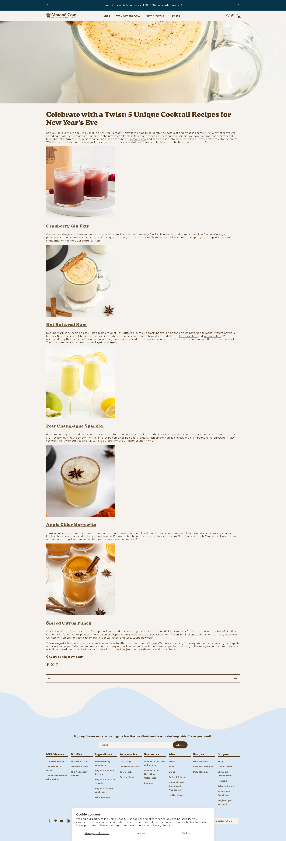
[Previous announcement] (47, 5)
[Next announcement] (239, 5)
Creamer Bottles (129, 766)
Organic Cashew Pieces (104, 772)
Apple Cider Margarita (71, 525)
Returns (222, 780)
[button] (108, 16)
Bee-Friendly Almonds (102, 763)
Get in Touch (225, 766)
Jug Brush (126, 772)
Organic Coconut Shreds (105, 781)
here (172, 649)
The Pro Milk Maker (53, 768)
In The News (176, 795)
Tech (171, 766)
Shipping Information (225, 774)
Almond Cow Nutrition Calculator (151, 774)
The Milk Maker (55, 761)
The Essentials (79, 761)
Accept (141, 833)
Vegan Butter (212, 336)
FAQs (221, 761)
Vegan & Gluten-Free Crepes (95, 440)
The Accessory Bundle (79, 774)
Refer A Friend (177, 777)
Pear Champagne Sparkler (75, 426)
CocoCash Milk (188, 336)
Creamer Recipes (203, 766)
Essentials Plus (79, 766)
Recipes (148, 783)
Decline (186, 833)
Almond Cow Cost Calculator (154, 763)
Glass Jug (125, 761)
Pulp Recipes (200, 772)
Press (172, 761)
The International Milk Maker (56, 777)
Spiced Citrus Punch (68, 623)
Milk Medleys (102, 797)
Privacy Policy (161, 825)
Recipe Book (127, 777)
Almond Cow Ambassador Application (176, 786)
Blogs (172, 772)
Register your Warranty (226, 802)
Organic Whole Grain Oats (104, 790)
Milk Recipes (200, 761)
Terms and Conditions (224, 793)
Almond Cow (138, 139)
